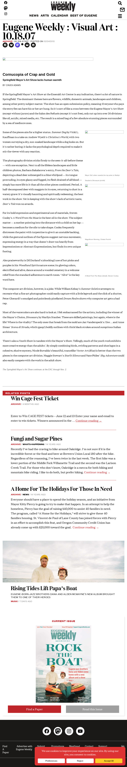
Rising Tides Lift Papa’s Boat (44, 588)
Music (14, 601)
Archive (8, 41)
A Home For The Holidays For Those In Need (61, 488)
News (26, 494)
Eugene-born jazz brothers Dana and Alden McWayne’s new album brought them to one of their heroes (63, 595)
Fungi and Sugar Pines (36, 438)
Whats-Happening (33, 444)
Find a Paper (34, 709)
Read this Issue (93, 709)
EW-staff (23, 41)
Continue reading (89, 420)
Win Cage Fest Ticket (35, 398)
